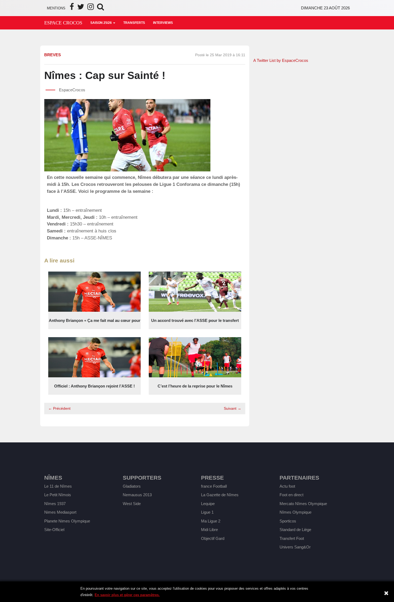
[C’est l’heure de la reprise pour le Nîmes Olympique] (195, 357)
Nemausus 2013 (137, 494)
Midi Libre (209, 529)
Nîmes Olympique (295, 512)
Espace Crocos (63, 22)
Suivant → (232, 408)
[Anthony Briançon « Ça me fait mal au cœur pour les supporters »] (94, 291)
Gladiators (132, 486)
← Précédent (59, 408)
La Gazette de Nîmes (220, 494)
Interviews (163, 23)
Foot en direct (291, 494)
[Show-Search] (100, 8)
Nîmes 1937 (55, 503)
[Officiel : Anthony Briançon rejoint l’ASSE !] (94, 357)
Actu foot (287, 486)
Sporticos (288, 521)
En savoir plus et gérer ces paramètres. (127, 595)
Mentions (56, 8)
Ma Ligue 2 (210, 521)
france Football (214, 486)
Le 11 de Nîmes (58, 486)
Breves (52, 54)
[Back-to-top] (377, 575)
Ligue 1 (207, 512)
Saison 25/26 (101, 23)
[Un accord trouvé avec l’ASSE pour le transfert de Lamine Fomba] (195, 291)
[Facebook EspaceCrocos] (72, 8)
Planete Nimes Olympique (67, 521)
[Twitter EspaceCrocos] (80, 8)
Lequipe (208, 503)
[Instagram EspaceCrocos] (90, 8)
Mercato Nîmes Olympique (303, 503)
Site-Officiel (54, 529)
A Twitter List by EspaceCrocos (280, 60)
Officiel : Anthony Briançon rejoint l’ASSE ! (94, 386)
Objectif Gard (212, 538)
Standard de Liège (295, 529)
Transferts (134, 23)
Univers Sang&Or (295, 547)
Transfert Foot (292, 538)
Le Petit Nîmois (57, 494)
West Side (132, 503)
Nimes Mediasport (60, 512)
